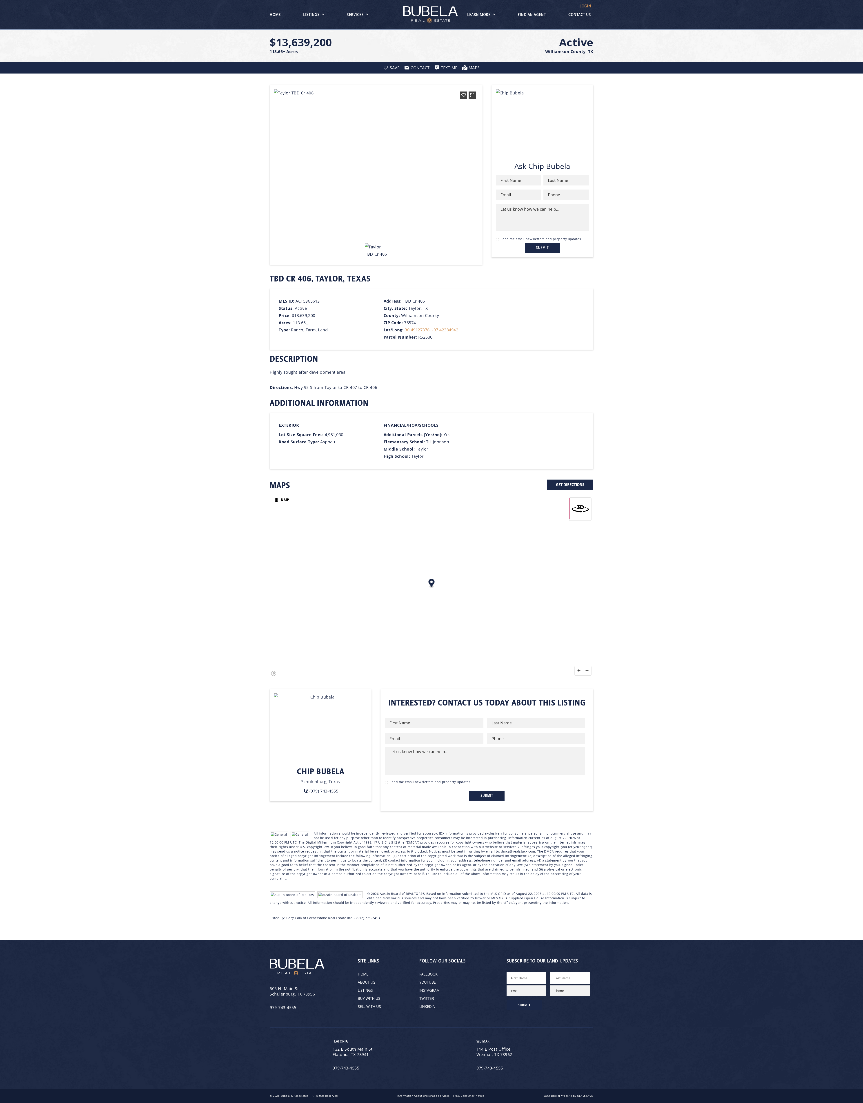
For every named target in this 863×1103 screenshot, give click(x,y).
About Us (366, 982)
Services (355, 14)
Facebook (428, 974)
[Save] (463, 95)
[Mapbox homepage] (273, 673)
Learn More (478, 14)
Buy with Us (369, 998)
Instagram (429, 990)
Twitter (426, 998)
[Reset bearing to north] (580, 508)
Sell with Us (369, 1006)
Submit (542, 248)
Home (275, 14)
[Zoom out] (587, 670)
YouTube (427, 982)
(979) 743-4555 (323, 791)
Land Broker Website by (568, 1096)
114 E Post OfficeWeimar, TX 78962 (494, 1051)
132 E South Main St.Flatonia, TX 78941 (353, 1051)
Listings (311, 14)
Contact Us (579, 14)
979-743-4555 (283, 1007)
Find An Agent (532, 14)
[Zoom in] (579, 670)
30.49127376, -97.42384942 (431, 330)
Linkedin (427, 1006)
